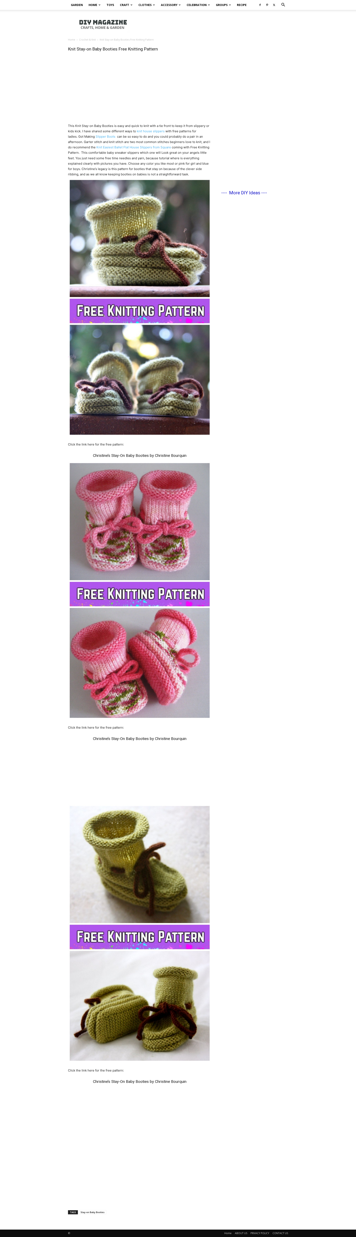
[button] (283, 5)
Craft (124, 5)
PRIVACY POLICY (260, 1233)
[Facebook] (260, 5)
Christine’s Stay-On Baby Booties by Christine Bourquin (139, 455)
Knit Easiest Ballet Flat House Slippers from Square (133, 147)
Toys (110, 5)
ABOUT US (241, 1233)
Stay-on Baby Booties (92, 1212)
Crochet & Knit (87, 39)
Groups (222, 5)
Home (93, 5)
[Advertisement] (213, 24)
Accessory (169, 5)
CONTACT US (280, 1233)
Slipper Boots (106, 136)
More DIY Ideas (244, 192)
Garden (77, 5)
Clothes (145, 5)
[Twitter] (274, 5)
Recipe (242, 5)
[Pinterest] (267, 5)
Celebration (197, 5)
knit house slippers (151, 131)
